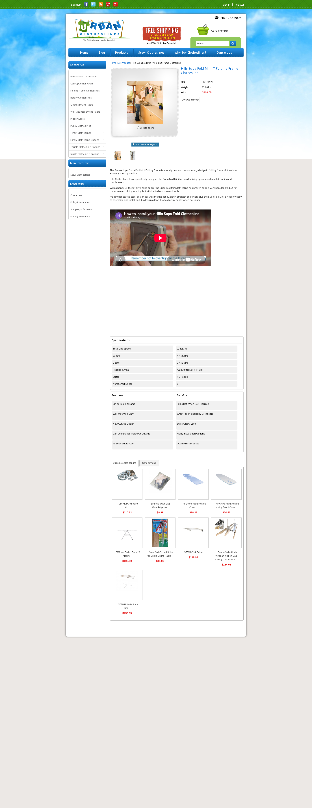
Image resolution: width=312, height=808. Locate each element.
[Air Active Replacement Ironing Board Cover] (226, 484)
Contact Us (224, 52)
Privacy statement (80, 216)
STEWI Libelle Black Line (128, 606)
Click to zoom (147, 127)
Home (113, 62)
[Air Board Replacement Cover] (193, 484)
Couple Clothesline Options (85, 147)
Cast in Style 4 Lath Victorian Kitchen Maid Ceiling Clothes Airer (226, 556)
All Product (124, 62)
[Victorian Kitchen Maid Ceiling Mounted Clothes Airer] (226, 533)
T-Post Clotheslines (80, 132)
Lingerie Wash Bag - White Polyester (161, 506)
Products (121, 52)
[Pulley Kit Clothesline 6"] (127, 484)
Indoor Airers (77, 118)
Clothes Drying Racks (81, 104)
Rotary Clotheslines (81, 97)
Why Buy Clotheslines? (190, 52)
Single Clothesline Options (84, 154)
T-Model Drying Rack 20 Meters (128, 554)
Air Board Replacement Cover (194, 506)
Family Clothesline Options (84, 139)
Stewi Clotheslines (80, 174)
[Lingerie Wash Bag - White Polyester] (160, 484)
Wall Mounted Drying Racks (85, 111)
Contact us (76, 195)
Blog (102, 52)
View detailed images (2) (146, 144)
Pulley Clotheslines (80, 125)
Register (239, 4)
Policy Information (80, 202)
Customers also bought (124, 463)
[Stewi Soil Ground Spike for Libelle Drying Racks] (160, 533)
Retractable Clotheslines (83, 76)
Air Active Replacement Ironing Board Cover (227, 506)
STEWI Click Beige (193, 552)
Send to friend (149, 463)
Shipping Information (81, 209)
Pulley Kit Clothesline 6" (128, 506)
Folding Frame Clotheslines (85, 90)
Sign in (226, 4)
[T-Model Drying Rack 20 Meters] (127, 533)
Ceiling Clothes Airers (82, 83)
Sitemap (76, 4)
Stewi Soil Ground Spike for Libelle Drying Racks (160, 554)
